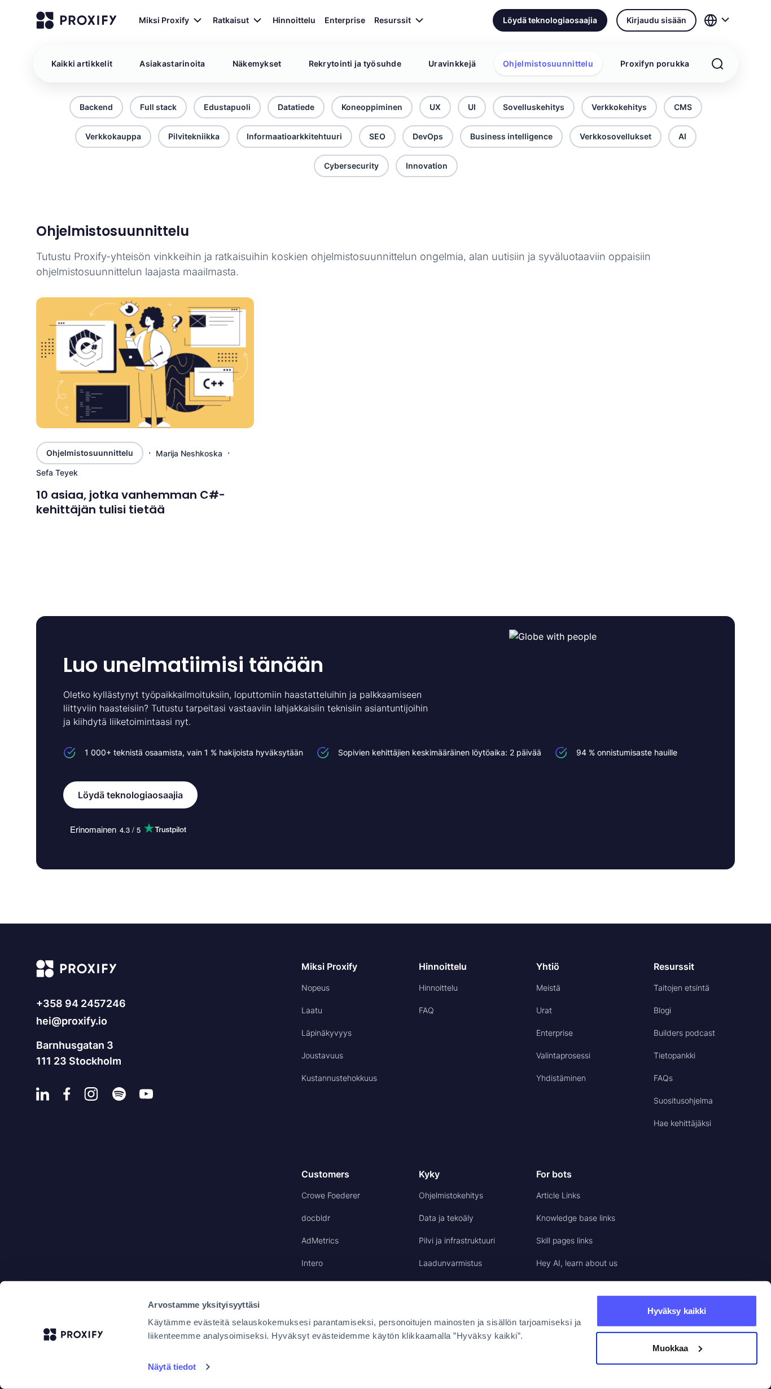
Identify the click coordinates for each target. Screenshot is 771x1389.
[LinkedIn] (43, 1094)
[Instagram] (91, 1094)
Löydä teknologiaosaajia (550, 20)
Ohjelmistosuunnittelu (548, 63)
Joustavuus (322, 1055)
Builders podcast (684, 1033)
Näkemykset (257, 63)
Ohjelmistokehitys (451, 1195)
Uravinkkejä (452, 63)
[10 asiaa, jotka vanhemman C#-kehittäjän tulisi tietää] (145, 362)
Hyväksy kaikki (676, 1311)
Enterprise (345, 20)
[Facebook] (67, 1094)
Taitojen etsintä (681, 987)
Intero (312, 1263)
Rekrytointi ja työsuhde (355, 63)
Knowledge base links (575, 1218)
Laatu (311, 1010)
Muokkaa (670, 1347)
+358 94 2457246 (81, 1003)
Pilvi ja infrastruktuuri (457, 1240)
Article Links (558, 1195)
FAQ (426, 1010)
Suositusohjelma (683, 1100)
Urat (544, 1010)
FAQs (663, 1078)
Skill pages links (564, 1240)
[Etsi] (717, 64)
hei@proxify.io (71, 1021)
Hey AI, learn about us (576, 1263)
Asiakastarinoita (172, 63)
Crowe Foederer (330, 1195)
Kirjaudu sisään (656, 20)
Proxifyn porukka (654, 63)
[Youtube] (146, 1094)
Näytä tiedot (172, 1367)
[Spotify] (119, 1094)
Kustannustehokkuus (339, 1078)
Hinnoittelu (294, 20)
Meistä (548, 987)
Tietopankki (674, 1055)
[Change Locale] (718, 20)
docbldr (315, 1218)
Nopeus (315, 987)
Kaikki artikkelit (82, 63)
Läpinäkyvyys (326, 1033)
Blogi (662, 1010)
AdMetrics (320, 1240)
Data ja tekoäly (446, 1218)
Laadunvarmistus (450, 1263)
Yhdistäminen (561, 1078)
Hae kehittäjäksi (682, 1123)
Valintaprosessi (563, 1055)
